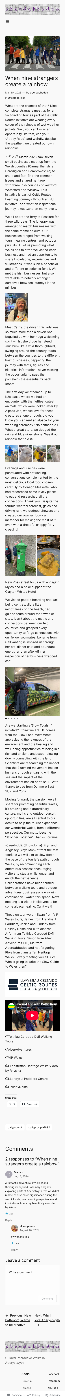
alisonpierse (27, 1226)
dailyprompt (15, 1127)
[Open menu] (7, 21)
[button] (11, 453)
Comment (47, 1298)
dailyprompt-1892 (39, 1127)
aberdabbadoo (39, 92)
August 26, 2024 (29, 1230)
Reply (8, 1220)
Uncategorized (16, 97)
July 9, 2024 (21, 1176)
